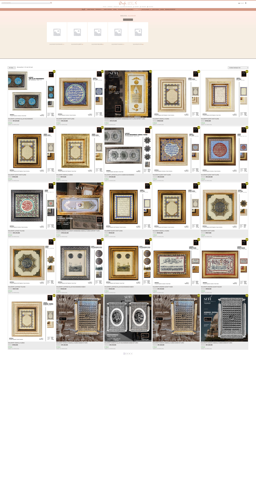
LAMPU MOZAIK (155, 9)
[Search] (51, 3)
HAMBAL (115, 9)
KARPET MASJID (90, 9)
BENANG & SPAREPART (170, 9)
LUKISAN (162, 9)
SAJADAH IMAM (121, 9)
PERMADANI (98, 9)
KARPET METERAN (108, 9)
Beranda (123, 16)
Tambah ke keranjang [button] (13, 124)
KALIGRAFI (136, 9)
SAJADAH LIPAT (129, 9)
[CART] (245, 3)
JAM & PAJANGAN (145, 9)
